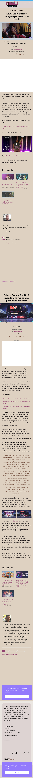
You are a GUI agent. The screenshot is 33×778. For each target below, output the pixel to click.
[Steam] (27, 752)
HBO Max (8, 237)
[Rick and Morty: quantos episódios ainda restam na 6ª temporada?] (22, 176)
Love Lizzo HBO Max (16, 239)
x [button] (30, 763)
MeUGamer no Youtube (13, 156)
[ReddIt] (23, 54)
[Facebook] (5, 54)
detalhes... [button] (7, 768)
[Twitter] (16, 752)
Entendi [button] (17, 772)
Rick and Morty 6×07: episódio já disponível (7, 202)
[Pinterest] (13, 54)
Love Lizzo (8, 239)
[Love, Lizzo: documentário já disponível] (8, 176)
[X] (9, 54)
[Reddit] (23, 752)
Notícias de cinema (16, 10)
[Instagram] (6, 231)
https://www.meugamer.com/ (8, 223)
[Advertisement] (16, 75)
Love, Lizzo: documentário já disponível (7, 184)
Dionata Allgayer (18, 49)
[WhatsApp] (16, 54)
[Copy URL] (27, 54)
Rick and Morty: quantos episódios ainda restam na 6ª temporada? (22, 185)
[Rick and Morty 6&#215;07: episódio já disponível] (8, 194)
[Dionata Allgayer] (7, 217)
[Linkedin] (20, 54)
